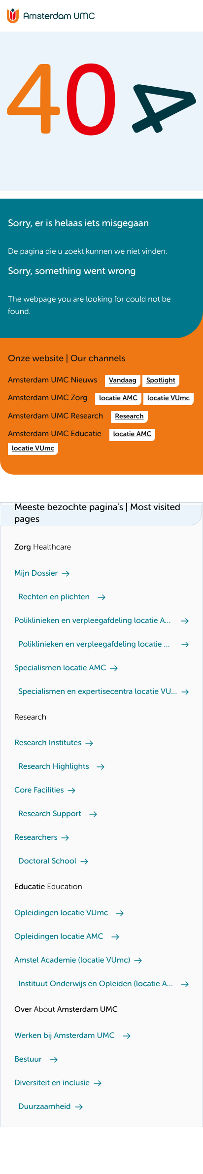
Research (129, 417)
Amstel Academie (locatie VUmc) (72, 961)
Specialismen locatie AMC (60, 668)
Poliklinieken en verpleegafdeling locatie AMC (95, 621)
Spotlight (160, 381)
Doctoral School (47, 861)
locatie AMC (118, 398)
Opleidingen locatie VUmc (61, 913)
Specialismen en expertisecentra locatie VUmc (97, 692)
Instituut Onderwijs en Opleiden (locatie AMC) (97, 984)
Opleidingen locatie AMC (58, 937)
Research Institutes (47, 743)
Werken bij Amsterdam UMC (64, 1036)
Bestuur (28, 1060)
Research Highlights (53, 767)
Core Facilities (39, 790)
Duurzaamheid (44, 1107)
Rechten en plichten (54, 597)
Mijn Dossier (36, 574)
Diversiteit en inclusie (52, 1083)
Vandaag (122, 381)
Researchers (35, 838)
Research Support (49, 814)
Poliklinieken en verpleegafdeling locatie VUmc (95, 645)
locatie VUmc (168, 398)
